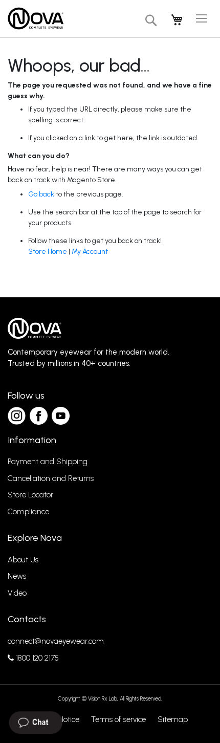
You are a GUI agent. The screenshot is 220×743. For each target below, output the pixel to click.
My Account (90, 251)
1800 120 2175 (36, 658)
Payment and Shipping (47, 461)
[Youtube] (61, 416)
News (17, 576)
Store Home (47, 251)
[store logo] (35, 18)
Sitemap (173, 719)
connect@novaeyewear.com (56, 641)
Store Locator (30, 494)
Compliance (28, 511)
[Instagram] (17, 416)
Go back (41, 194)
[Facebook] (39, 416)
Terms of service (118, 719)
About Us (23, 559)
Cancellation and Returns (51, 478)
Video (17, 593)
